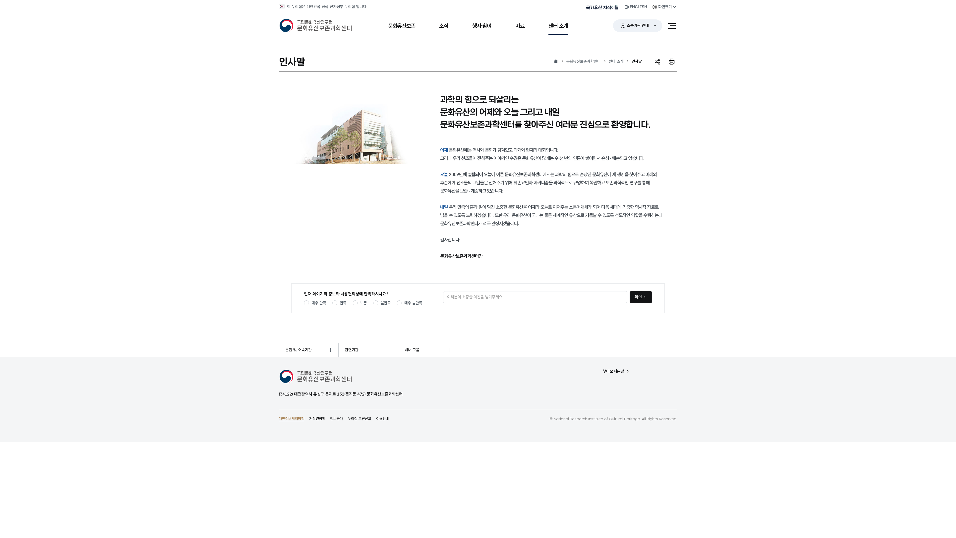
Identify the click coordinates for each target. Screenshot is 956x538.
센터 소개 (616, 61)
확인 (638, 297)
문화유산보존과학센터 (583, 61)
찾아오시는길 (613, 371)
